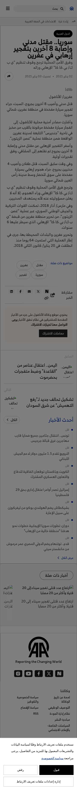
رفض (20, 770)
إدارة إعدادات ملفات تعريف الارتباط (39, 781)
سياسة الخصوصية (52, 758)
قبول (56, 770)
